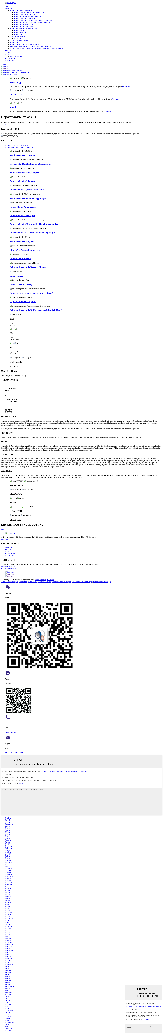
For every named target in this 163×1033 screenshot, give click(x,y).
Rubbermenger (19, 30)
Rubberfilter (18, 34)
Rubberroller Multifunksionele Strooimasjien (29, 12)
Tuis (6, 6)
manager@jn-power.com (9, 568)
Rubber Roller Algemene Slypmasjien (27, 16)
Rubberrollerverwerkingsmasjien (21, 10)
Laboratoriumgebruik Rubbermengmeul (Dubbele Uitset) (36, 310)
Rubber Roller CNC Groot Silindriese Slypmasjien (32, 22)
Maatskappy (15, 82)
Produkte (8, 8)
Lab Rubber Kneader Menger (82, 582)
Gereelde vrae (10, 58)
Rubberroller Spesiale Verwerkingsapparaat (25, 44)
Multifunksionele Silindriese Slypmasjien (28, 198)
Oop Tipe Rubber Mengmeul (23, 301)
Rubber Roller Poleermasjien (24, 24)
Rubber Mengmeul (20, 32)
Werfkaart (50, 580)
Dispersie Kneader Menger (22, 284)
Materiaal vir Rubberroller (19, 40)
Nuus (7, 54)
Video (7, 52)
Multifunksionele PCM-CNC (23, 155)
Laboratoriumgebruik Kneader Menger (28, 267)
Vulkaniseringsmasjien (18, 36)
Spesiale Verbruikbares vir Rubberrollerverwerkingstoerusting (31, 46)
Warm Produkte (40, 580)
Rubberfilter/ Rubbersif (20, 258)
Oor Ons (8, 50)
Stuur (3, 529)
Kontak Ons (9, 60)
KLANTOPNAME (17, 56)
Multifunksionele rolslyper (22, 241)
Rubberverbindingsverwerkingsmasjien (23, 28)
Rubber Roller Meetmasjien (23, 26)
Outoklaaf (17, 38)
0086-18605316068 (8, 566)
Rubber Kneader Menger (102, 582)
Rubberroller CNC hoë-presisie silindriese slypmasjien (33, 20)
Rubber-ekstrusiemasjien (9, 582)
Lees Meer (126, 87)
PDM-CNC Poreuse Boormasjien (25, 250)
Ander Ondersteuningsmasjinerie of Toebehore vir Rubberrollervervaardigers (37, 48)
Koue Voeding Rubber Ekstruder (39, 582)
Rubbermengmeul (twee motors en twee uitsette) (31, 293)
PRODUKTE (16, 95)
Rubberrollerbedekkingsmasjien (25, 14)
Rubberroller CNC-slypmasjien (25, 18)
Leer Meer (4, 124)
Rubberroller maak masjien (61, 582)
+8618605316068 (11, 732)
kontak (13, 107)
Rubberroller (14, 42)
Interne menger (17, 276)
